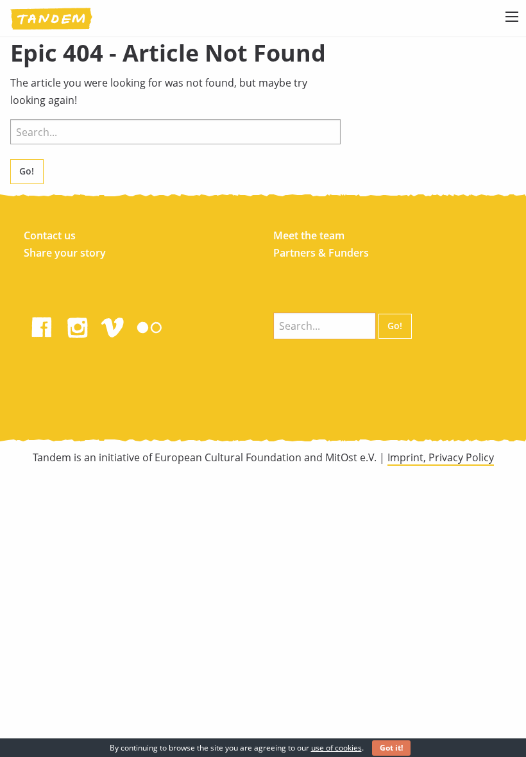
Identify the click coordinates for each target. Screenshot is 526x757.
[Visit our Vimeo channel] (114, 324)
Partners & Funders (321, 253)
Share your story (65, 253)
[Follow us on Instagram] (78, 324)
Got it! (391, 747)
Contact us (50, 235)
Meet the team (308, 235)
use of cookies (336, 747)
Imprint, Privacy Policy (440, 457)
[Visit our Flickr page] (149, 324)
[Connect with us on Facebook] (42, 324)
